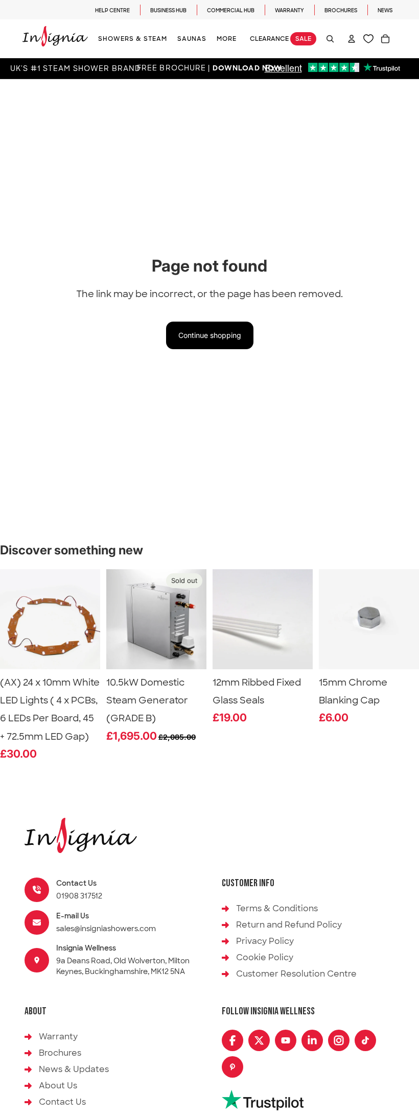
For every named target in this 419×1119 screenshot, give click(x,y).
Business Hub (168, 10)
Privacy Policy (265, 941)
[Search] (330, 39)
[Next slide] (195, 619)
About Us (58, 1085)
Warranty (289, 10)
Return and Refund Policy (289, 924)
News (385, 10)
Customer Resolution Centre (296, 973)
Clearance (280, 39)
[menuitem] (227, 39)
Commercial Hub (230, 10)
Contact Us (62, 1102)
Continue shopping (209, 335)
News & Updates (74, 1069)
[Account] (351, 39)
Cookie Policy (264, 957)
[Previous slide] (117, 619)
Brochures (340, 10)
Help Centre (112, 10)
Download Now (247, 68)
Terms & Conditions (277, 908)
